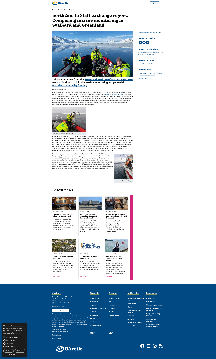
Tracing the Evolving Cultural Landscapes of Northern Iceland (88, 216)
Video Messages (95, 325)
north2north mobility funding (69, 85)
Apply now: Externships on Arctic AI (63, 257)
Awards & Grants (133, 326)
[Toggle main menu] (162, 3)
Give (154, 3)
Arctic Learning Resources (151, 320)
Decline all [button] (19, 351)
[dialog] (14, 340)
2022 (65, 10)
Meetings (93, 322)
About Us (94, 293)
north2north (131, 304)
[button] (14, 355)
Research (130, 316)
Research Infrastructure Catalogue (154, 309)
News (60, 10)
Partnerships (94, 302)
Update (111, 312)
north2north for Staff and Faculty (149, 64)
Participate (112, 305)
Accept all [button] (8, 351)
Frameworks (65, 331)
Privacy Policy (56, 335)
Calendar (93, 312)
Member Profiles (114, 298)
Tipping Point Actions (134, 322)
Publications (150, 298)
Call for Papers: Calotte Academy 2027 (88, 257)
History (92, 318)
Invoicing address (58, 306)
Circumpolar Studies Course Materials (153, 325)
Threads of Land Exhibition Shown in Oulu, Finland (63, 215)
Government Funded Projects (134, 311)
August (71, 10)
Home (54, 10)
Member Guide (114, 315)
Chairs (129, 307)
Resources (151, 293)
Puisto (64, 329)
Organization (94, 298)
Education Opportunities (154, 305)
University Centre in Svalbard (114, 94)
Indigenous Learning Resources (153, 315)
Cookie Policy (56, 338)
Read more (56, 234)
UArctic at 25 (94, 315)
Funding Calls (150, 302)
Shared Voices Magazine (98, 308)
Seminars (130, 319)
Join (110, 302)
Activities (133, 293)
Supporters (93, 305)
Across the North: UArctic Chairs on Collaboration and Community (116, 216)
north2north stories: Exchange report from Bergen (114, 258)
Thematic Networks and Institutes (135, 299)
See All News (143, 78)
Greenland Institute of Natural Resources (109, 79)
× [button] (25, 324)
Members (113, 293)
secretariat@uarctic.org (60, 310)
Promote (112, 308)
